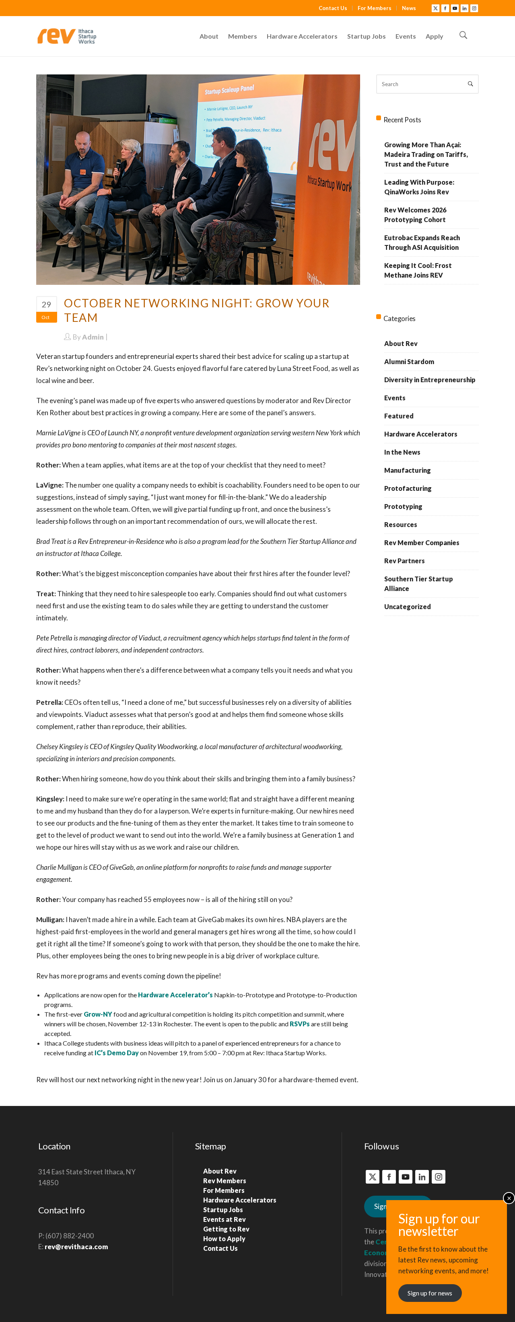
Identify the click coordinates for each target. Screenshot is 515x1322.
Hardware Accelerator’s (175, 995)
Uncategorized (407, 606)
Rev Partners (404, 560)
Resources (400, 524)
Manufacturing (407, 470)
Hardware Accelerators (420, 434)
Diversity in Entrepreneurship (430, 379)
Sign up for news (430, 1293)
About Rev (401, 343)
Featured (399, 416)
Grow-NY (98, 1014)
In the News (402, 452)
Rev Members (224, 1180)
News (409, 8)
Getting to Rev (226, 1229)
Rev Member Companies (421, 542)
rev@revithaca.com (76, 1246)
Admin (93, 337)
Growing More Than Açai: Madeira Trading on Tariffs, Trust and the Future (426, 154)
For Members (374, 8)
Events (395, 398)
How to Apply (224, 1238)
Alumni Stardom (409, 361)
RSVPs (300, 1024)
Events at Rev (224, 1219)
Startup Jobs (223, 1209)
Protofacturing (408, 488)
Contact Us (333, 8)
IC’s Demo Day (117, 1052)
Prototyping (403, 506)
